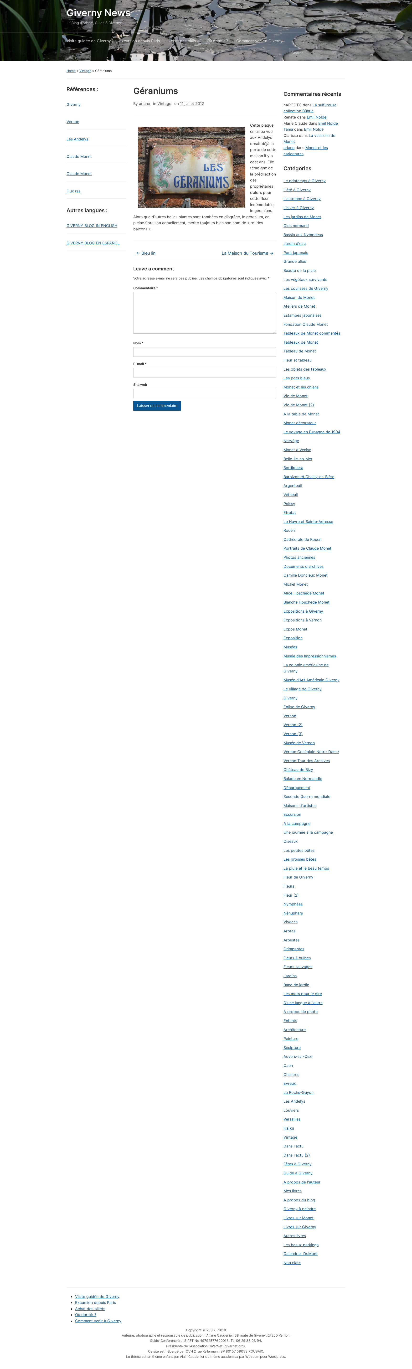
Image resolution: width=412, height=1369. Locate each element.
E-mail (140, 364)
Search (339, 53)
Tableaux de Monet (300, 342)
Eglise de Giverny (299, 706)
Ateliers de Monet (299, 306)
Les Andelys (77, 139)
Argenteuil (292, 485)
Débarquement (296, 787)
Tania (288, 129)
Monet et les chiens (301, 387)
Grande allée (294, 261)
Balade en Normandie (302, 778)
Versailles (291, 1119)
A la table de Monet (301, 414)
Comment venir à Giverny (259, 40)
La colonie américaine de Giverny (306, 667)
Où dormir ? (217, 40)
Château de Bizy (298, 769)
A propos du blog (299, 1200)
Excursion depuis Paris (139, 40)
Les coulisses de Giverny (305, 288)
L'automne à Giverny (302, 198)
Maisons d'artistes (299, 805)
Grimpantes (293, 948)
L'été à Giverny (297, 189)
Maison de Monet (299, 297)
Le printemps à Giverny (304, 180)
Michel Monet (295, 584)
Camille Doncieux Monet (305, 575)
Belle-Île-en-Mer (297, 458)
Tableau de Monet (299, 351)
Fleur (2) (291, 895)
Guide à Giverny (298, 1173)
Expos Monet (295, 629)
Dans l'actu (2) (296, 1155)
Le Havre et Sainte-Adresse (308, 521)
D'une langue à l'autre (303, 1002)
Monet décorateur (299, 422)
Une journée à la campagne (308, 832)
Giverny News (99, 13)
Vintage (85, 71)
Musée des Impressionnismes (309, 656)
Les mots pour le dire (302, 993)
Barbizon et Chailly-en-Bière (308, 476)
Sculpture (292, 1047)
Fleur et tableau (297, 360)
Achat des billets (183, 40)
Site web (140, 384)
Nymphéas (293, 904)
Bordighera (293, 467)
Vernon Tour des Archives (306, 760)
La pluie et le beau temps (306, 868)
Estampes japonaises (302, 315)
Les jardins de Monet (302, 216)
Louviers (291, 1110)
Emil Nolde (316, 117)
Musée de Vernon (299, 742)
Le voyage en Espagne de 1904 (311, 431)
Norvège (291, 440)
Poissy (289, 503)
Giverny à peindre (299, 1208)
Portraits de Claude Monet (307, 548)
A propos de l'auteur (301, 1182)
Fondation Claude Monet (305, 324)
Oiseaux (290, 841)
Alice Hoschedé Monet (303, 593)
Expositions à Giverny (303, 611)
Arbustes (291, 940)
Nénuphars (293, 913)
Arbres (289, 931)
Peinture (290, 1038)
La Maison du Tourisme (247, 253)
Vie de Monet (295, 395)
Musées (290, 647)
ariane (144, 103)
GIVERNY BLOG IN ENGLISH (92, 225)
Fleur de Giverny (298, 877)
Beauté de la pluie (299, 270)
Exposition (293, 637)
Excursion (292, 814)
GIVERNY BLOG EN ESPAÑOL (93, 243)
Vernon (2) (293, 724)
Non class (292, 1262)
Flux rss (73, 191)
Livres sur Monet (298, 1217)
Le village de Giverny (302, 689)
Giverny (74, 104)
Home (71, 71)
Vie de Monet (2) (298, 405)
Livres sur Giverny (299, 1226)
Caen (288, 1065)
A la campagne (296, 823)
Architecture (294, 1029)
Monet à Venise (297, 449)
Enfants (290, 1020)
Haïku (288, 1128)
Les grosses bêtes (299, 859)
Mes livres (292, 1190)
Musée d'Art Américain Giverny (311, 679)
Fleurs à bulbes (297, 958)
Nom (138, 343)
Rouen (289, 530)
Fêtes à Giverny (297, 1164)
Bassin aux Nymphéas (303, 234)
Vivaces (290, 922)
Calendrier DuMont (300, 1253)
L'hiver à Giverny (298, 207)
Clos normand (296, 225)
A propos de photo (300, 1011)
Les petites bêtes (298, 850)
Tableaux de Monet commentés (311, 333)
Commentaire (145, 288)
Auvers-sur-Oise (297, 1056)
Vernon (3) (293, 733)
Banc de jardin (296, 984)
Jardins (290, 975)
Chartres (291, 1074)
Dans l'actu (293, 1146)
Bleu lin (146, 253)
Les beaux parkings (301, 1244)
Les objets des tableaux (304, 369)
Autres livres (294, 1235)
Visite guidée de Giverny (89, 40)
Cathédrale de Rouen (302, 539)
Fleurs (288, 886)
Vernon (73, 121)
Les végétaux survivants (305, 279)
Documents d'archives (303, 566)
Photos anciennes (299, 557)
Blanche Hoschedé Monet (306, 602)
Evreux (289, 1083)
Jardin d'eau (294, 243)
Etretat (289, 512)
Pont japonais (295, 252)
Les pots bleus (296, 378)
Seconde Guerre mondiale (306, 796)
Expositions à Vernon (302, 620)
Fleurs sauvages (297, 966)
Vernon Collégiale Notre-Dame (311, 751)
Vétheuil (290, 494)
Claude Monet (79, 156)
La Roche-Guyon (298, 1092)
